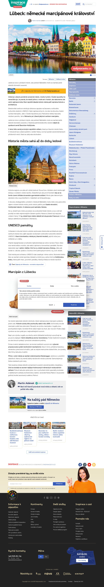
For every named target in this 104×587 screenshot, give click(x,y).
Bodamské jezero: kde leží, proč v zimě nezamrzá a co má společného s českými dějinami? (88, 215)
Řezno (71, 179)
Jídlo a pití (72, 89)
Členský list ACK (78, 581)
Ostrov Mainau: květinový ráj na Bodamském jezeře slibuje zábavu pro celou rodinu (87, 228)
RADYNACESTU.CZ (49, 464)
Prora (71, 170)
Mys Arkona (73, 154)
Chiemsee (72, 126)
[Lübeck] (52, 49)
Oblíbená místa (60, 79)
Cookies (70, 581)
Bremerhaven (73, 107)
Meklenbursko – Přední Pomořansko (81, 148)
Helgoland (72, 120)
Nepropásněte (74, 92)
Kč (41, 556)
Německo (51, 79)
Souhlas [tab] (29, 286)
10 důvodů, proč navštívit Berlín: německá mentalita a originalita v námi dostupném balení (88, 289)
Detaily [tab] (52, 286)
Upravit (51, 304)
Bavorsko (72, 98)
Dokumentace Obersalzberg (78, 110)
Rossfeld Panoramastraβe (78, 173)
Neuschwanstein (75, 157)
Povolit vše (74, 304)
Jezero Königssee (75, 132)
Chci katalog (82, 560)
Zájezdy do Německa (35, 407)
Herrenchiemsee (74, 123)
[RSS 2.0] (94, 464)
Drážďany (72, 114)
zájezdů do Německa (52, 403)
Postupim (72, 166)
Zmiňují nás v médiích (52, 569)
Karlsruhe (72, 135)
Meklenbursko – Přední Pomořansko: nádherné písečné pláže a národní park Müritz (88, 346)
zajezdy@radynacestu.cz (15, 560)
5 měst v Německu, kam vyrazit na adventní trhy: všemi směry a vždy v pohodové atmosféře (88, 265)
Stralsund (72, 185)
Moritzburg (73, 151)
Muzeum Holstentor (76, 145)
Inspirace (72, 86)
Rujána (71, 176)
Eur (46, 556)
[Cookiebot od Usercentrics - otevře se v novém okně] (78, 281)
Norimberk (72, 160)
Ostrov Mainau (74, 163)
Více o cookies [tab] (75, 286)
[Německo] (17, 403)
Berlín (71, 101)
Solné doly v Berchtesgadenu (79, 182)
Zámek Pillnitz (74, 191)
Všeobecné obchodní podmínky (57, 581)
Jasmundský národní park (78, 129)
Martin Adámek (36, 20)
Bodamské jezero (75, 104)
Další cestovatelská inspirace (37, 452)
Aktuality (72, 82)
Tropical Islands (74, 188)
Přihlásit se (59, 483)
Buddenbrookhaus (75, 142)
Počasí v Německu (75, 194)
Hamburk (72, 117)
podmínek (38, 488)
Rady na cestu (74, 198)
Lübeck (71, 138)
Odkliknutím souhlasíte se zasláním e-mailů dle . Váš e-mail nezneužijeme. (32, 488)
